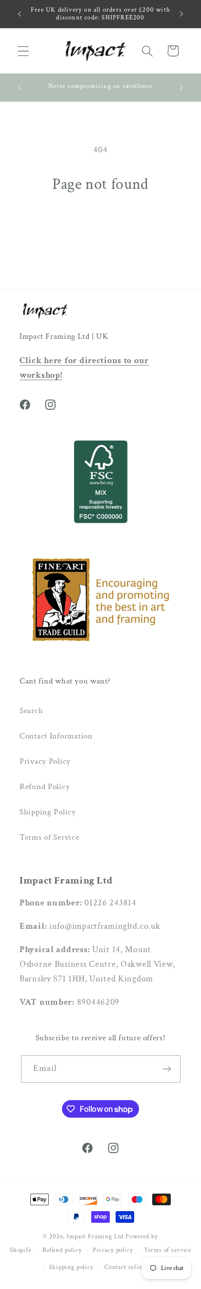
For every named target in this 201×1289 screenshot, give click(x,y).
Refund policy (62, 1250)
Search (31, 710)
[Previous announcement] (19, 13)
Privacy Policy (45, 761)
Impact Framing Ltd (95, 1236)
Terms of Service (50, 837)
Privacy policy (113, 1250)
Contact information (133, 1267)
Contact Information (56, 736)
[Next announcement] (181, 13)
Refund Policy (45, 786)
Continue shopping (100, 226)
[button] (24, 51)
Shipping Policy (48, 812)
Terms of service (167, 1250)
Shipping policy (71, 1267)
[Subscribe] (167, 1069)
